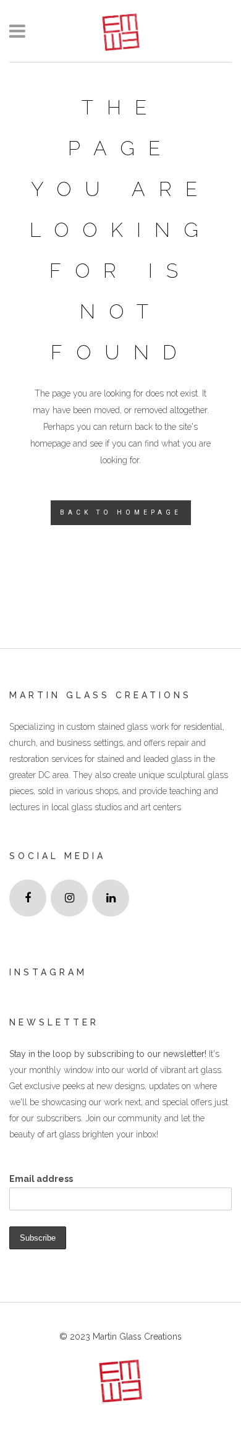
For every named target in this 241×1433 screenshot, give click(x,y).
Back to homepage (121, 512)
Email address (41, 1179)
